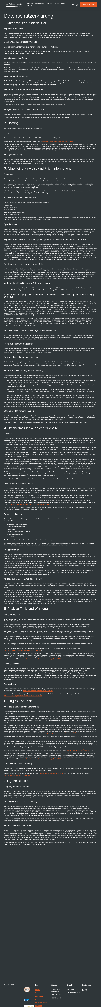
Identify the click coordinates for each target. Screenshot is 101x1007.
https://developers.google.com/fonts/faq (50, 773)
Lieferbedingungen (41, 1002)
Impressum (38, 993)
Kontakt (37, 989)
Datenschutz (39, 996)
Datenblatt (38, 1005)
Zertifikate (49, 3)
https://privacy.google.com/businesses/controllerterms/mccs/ (22, 650)
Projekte (62, 3)
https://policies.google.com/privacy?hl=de (79, 750)
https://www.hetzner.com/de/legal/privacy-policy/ (57, 141)
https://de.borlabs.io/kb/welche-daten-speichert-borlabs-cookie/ (29, 504)
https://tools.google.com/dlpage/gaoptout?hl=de (38, 690)
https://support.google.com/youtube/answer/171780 (61, 733)
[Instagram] (77, 4)
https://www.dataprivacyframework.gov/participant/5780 (43, 659)
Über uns (56, 3)
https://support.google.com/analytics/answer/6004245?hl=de (23, 696)
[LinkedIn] (73, 4)
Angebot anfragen (88, 4)
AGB (36, 999)
